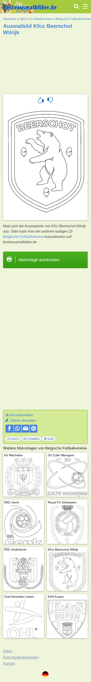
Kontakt (9, 663)
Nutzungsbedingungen (21, 657)
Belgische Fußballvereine (73, 19)
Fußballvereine (41, 19)
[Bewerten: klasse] (41, 100)
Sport (23, 19)
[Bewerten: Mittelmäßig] (50, 100)
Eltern (7, 651)
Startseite (9, 19)
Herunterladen (21, 415)
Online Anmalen (23, 420)
